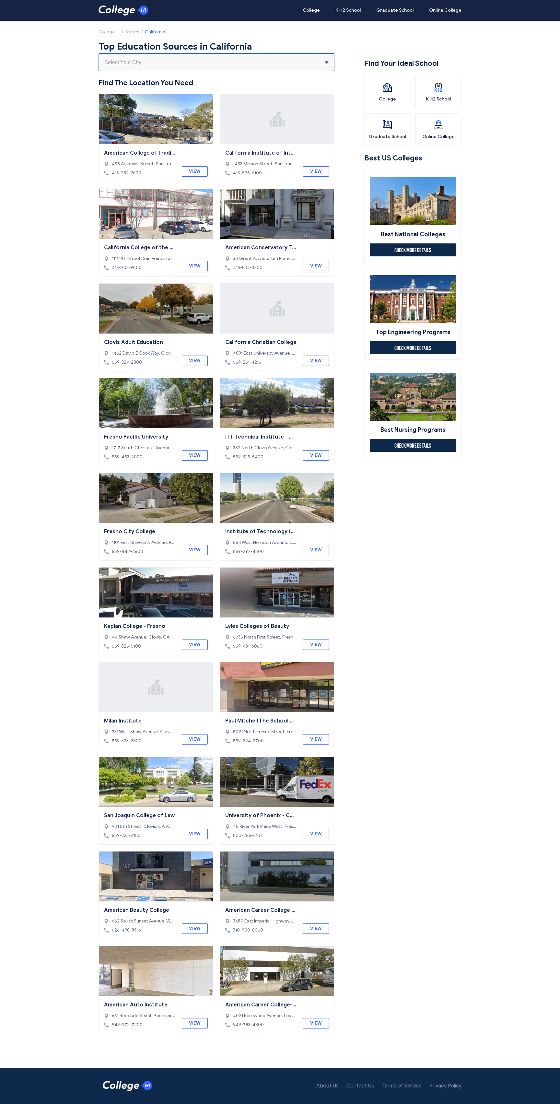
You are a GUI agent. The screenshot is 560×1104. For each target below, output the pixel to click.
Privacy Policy (445, 1086)
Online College (445, 10)
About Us (327, 1086)
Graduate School (395, 10)
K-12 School (348, 10)
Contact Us (360, 1086)
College (311, 10)
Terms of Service (402, 1086)
